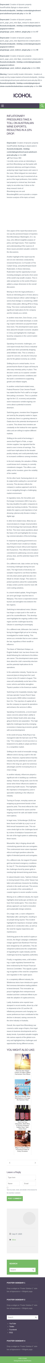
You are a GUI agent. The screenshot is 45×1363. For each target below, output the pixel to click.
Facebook (13, 1330)
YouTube (12, 1323)
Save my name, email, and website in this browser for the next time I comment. (22, 1191)
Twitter (11, 1326)
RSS (11, 1333)
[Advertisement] (22, 214)
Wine (14, 1240)
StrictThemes (27, 1361)
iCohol (22, 95)
